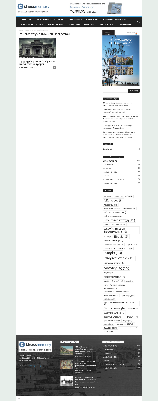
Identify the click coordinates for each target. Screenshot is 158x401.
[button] (138, 22)
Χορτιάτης (132, 308)
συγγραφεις (110, 328)
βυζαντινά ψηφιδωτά (114, 317)
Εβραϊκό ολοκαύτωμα (113, 241)
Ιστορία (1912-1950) (110, 172)
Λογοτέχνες (116, 268)
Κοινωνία (106, 176)
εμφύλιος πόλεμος (112, 321)
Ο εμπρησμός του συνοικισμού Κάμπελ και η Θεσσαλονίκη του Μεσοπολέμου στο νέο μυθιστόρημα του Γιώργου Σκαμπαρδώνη (119, 134)
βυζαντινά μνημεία (114, 313)
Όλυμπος (119, 196)
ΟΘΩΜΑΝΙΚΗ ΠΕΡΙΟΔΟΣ (30, 24)
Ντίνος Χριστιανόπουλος (116, 285)
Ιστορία (113, 253)
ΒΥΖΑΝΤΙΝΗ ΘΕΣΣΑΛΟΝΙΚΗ (114, 19)
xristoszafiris (23, 67)
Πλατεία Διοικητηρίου (111, 295)
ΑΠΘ (128, 196)
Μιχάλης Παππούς (113, 281)
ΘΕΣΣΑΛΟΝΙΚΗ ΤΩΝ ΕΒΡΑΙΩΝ (81, 24)
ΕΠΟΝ (107, 236)
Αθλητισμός (113, 200)
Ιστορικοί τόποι (114, 263)
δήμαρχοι (132, 317)
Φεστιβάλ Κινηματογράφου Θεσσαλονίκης (120, 303)
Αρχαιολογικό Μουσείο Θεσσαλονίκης (119, 208)
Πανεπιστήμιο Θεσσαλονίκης (116, 292)
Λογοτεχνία (110, 273)
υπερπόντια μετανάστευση (128, 328)
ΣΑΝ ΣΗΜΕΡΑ (43, 19)
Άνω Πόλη (108, 196)
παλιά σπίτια (108, 324)
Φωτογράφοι (114, 308)
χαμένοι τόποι (110, 331)
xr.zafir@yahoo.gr (35, 366)
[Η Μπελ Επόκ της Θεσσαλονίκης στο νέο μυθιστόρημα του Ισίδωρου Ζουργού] (66, 350)
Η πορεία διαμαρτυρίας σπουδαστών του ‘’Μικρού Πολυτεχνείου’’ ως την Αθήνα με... (86, 380)
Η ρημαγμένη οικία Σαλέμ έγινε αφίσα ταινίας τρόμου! (37, 62)
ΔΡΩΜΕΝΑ (58, 19)
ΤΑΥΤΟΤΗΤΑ (25, 19)
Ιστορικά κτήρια (119, 258)
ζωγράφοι (128, 321)
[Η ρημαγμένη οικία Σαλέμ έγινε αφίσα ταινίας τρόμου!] (37, 48)
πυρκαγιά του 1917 (125, 324)
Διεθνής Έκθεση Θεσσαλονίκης (115, 230)
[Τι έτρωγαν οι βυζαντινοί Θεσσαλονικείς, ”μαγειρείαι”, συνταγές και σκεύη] (66, 364)
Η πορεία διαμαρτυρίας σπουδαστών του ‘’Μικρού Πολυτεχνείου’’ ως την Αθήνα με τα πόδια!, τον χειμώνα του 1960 (120, 118)
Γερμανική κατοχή (119, 220)
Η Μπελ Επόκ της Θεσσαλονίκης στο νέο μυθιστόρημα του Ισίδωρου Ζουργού (117, 104)
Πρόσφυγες (127, 295)
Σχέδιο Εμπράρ (109, 299)
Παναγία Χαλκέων (110, 288)
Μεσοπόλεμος (114, 276)
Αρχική (21, 30)
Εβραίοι (121, 236)
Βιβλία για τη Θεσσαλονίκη (113, 216)
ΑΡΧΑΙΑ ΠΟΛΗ (92, 19)
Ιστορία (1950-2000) (110, 183)
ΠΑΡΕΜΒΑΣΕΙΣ (126, 24)
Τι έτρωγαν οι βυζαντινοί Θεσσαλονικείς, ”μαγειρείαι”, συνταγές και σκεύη (117, 111)
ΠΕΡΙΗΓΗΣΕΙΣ (74, 19)
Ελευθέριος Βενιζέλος (113, 244)
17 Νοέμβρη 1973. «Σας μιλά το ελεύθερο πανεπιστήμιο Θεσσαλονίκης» (117, 127)
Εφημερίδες (109, 248)
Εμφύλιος (131, 244)
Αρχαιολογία (110, 205)
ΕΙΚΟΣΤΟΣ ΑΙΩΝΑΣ (55, 24)
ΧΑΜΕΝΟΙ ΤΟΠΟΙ (107, 24)
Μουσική (129, 281)
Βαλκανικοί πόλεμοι (115, 212)
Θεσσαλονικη (125, 248)
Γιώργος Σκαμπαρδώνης (114, 224)
